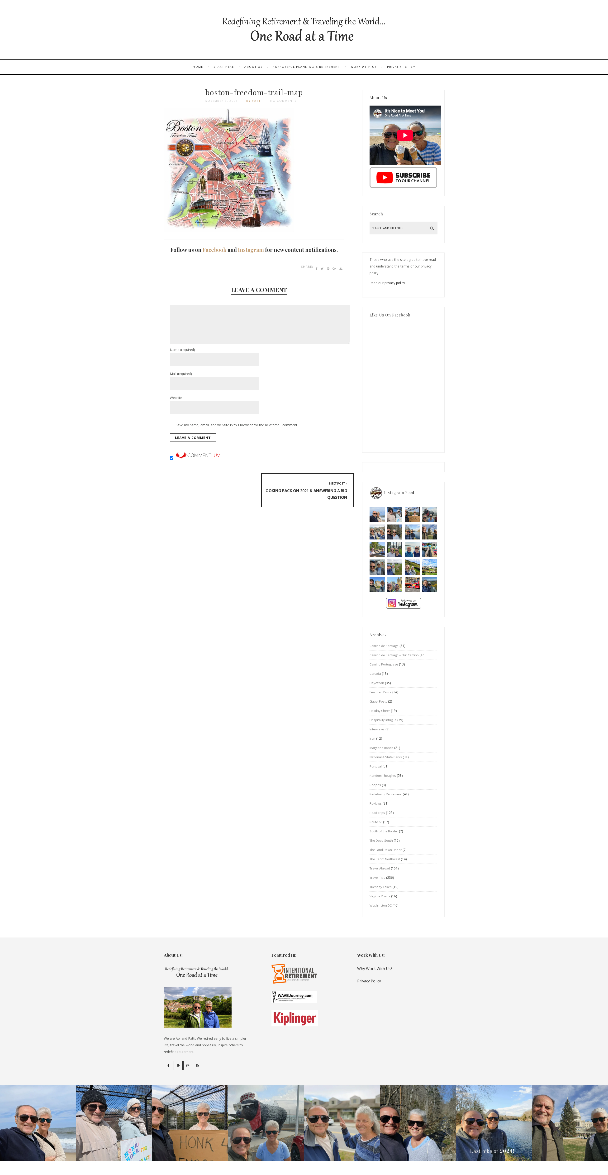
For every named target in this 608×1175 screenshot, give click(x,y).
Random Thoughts (383, 775)
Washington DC (381, 905)
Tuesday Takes (381, 887)
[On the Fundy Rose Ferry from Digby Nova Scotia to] (412, 549)
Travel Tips (377, 877)
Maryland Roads (381, 748)
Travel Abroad (380, 868)
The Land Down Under (386, 850)
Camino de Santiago (384, 646)
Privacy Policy (401, 67)
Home (198, 67)
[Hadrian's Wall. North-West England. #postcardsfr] (412, 567)
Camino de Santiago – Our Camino (394, 655)
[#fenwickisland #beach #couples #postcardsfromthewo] (377, 514)
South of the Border (384, 831)
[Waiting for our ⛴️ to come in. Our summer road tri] (377, 567)
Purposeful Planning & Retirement (306, 67)
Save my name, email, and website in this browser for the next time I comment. (237, 425)
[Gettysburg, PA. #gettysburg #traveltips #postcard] (377, 549)
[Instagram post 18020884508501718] (429, 567)
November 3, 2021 (221, 101)
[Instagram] (187, 1065)
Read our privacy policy (387, 283)
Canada (375, 673)
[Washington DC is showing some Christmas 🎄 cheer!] (429, 532)
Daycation (377, 683)
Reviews (376, 803)
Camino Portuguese (384, 664)
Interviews (377, 729)
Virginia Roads (380, 896)
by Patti (254, 101)
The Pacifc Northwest (385, 859)
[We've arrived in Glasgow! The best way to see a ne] (412, 584)
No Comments (283, 101)
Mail (181, 373)
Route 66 (376, 822)
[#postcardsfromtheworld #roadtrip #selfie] (429, 514)
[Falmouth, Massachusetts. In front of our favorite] (377, 532)
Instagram (251, 249)
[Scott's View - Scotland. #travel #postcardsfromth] (429, 584)
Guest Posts (378, 701)
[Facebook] (168, 1065)
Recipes (375, 785)
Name (182, 349)
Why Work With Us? (374, 968)
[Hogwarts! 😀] (394, 584)
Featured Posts (380, 692)
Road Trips (377, 813)
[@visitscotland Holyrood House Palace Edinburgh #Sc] (377, 584)
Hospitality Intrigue (383, 720)
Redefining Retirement (386, 794)
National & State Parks (386, 757)
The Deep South (381, 840)
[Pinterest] (178, 1065)
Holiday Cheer (380, 711)
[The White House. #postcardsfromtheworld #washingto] (394, 549)
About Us (253, 67)
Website (176, 397)
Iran (372, 738)
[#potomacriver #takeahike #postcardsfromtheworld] (412, 532)
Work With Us (364, 67)
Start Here (224, 67)
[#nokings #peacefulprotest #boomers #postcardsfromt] (394, 514)
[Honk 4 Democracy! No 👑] (412, 514)
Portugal (376, 766)
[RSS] (197, 1065)
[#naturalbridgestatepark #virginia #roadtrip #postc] (394, 532)
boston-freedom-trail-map (254, 92)
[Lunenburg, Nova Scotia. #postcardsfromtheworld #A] (429, 549)
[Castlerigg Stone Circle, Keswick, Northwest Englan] (394, 567)
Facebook (214, 249)
